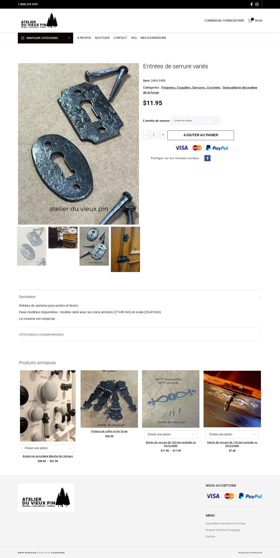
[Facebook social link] (251, 4)
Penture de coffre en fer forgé (109, 431)
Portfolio (210, 536)
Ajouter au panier (200, 135)
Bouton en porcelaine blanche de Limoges (48, 456)
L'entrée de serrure (156, 120)
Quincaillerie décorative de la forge (226, 523)
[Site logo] (39, 20)
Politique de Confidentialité (250, 552)
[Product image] (47, 406)
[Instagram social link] (257, 4)
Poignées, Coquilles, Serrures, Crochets (191, 87)
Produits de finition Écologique (223, 530)
